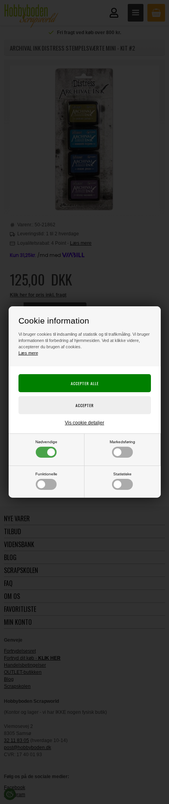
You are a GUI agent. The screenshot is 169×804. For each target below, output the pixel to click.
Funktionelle (46, 474)
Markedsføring (122, 442)
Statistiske (122, 474)
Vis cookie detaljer (84, 423)
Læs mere (28, 353)
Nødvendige (46, 442)
